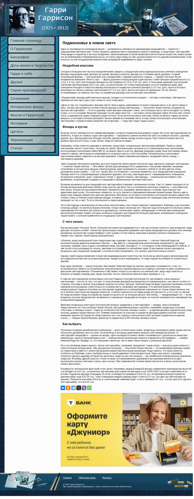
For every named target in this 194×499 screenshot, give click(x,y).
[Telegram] (73, 388)
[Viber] (84, 388)
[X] (78, 388)
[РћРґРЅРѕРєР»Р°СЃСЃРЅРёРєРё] (68, 388)
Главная (67, 477)
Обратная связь (87, 477)
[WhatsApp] (89, 388)
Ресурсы (107, 477)
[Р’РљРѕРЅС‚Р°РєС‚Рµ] (63, 388)
